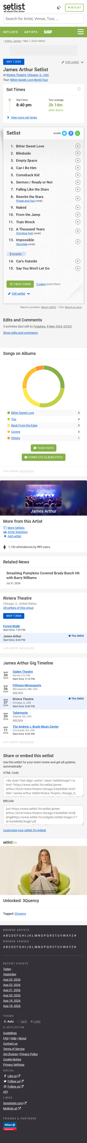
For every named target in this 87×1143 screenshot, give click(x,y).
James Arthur (18, 69)
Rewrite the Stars (30, 197)
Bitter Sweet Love (30, 146)
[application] (43, 870)
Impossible (25, 240)
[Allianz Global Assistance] (9, 1126)
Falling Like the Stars (32, 189)
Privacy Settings (13, 1064)
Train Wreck (25, 222)
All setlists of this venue (18, 608)
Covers (15, 431)
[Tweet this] (64, 133)
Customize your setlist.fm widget (24, 830)
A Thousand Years (30, 229)
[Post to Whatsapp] (77, 133)
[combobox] (43, 19)
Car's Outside (26, 261)
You (13, 419)
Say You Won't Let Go (33, 268)
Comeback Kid (27, 175)
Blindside (23, 153)
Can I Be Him (26, 168)
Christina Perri (25, 233)
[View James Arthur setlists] (43, 493)
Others (15, 438)
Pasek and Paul (26, 200)
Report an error (73, 307)
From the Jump (28, 215)
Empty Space (26, 160)
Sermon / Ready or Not (34, 182)
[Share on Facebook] (71, 133)
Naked (21, 207)
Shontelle (22, 244)
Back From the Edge (24, 425)
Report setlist (48, 307)
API (5, 1092)
